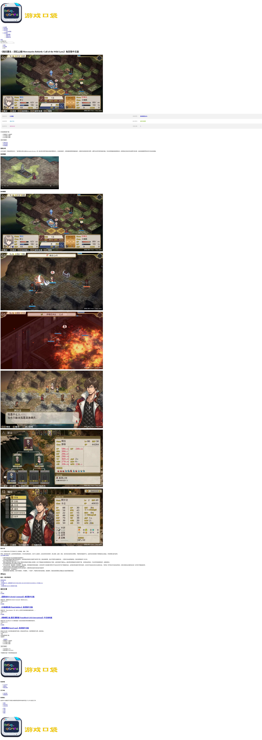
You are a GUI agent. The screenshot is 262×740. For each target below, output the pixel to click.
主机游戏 (5, 30)
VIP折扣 (5, 639)
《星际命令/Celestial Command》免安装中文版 (17, 597)
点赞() (7, 555)
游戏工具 (8, 35)
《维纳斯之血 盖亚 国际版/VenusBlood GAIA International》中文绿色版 (26, 617)
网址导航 (5, 687)
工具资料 (5, 32)
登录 (2, 39)
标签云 (5, 686)
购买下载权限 (3, 140)
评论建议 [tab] (5, 145)
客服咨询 (5, 694)
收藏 (4, 555)
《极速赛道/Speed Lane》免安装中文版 (15, 628)
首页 (4, 45)
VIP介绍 (5, 693)
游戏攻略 (8, 34)
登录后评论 (3, 580)
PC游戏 (5, 27)
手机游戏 (5, 28)
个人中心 (5, 684)
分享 (2, 555)
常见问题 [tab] (5, 144)
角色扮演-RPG (143, 116)
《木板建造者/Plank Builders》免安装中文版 (17, 607)
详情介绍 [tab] (5, 142)
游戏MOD (8, 37)
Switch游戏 (8, 31)
